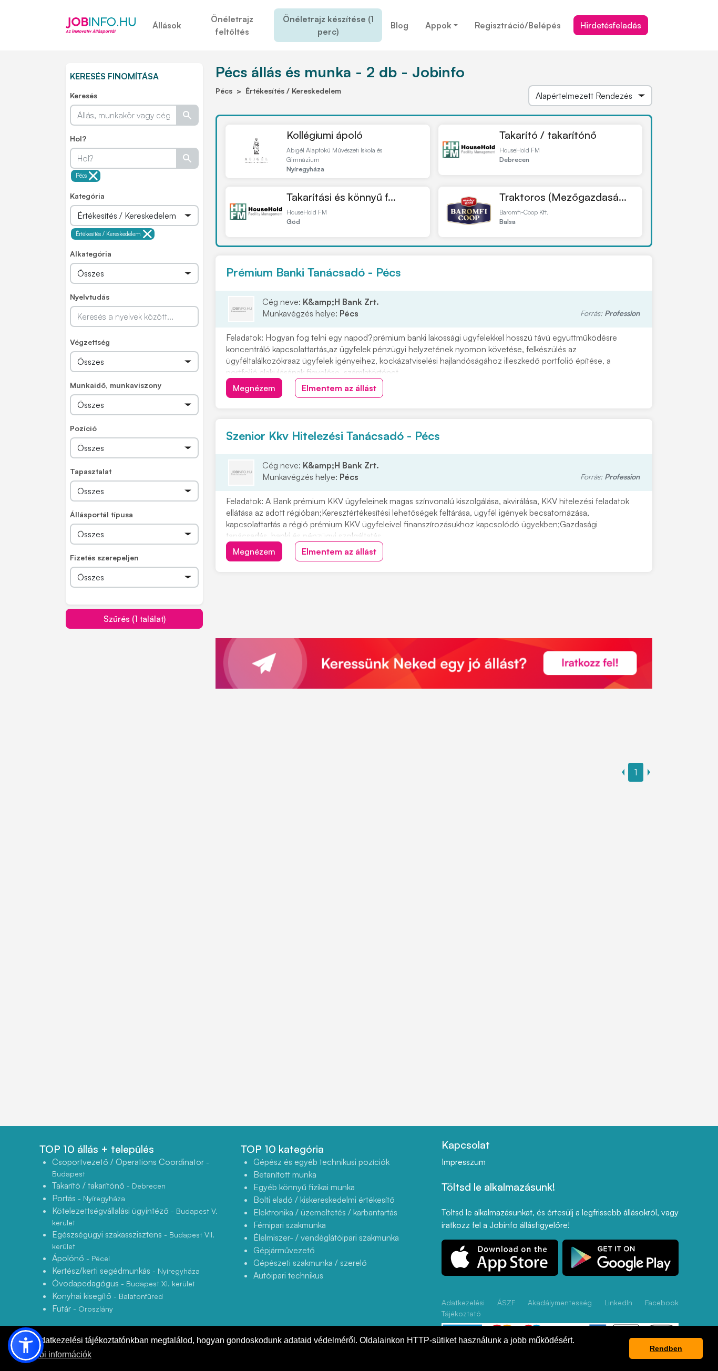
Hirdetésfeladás (610, 25)
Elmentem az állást (339, 388)
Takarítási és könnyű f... (341, 196)
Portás (88, 1198)
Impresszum (464, 1162)
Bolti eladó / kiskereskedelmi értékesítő (324, 1199)
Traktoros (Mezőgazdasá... (563, 196)
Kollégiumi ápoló (324, 134)
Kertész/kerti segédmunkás (126, 1270)
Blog (399, 25)
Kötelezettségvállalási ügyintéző (135, 1216)
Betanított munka (284, 1174)
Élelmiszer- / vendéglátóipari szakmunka (326, 1237)
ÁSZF (506, 1302)
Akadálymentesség (560, 1302)
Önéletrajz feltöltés (232, 25)
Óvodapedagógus (123, 1283)
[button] (26, 1345)
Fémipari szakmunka (289, 1225)
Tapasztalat (90, 471)
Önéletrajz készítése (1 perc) (328, 25)
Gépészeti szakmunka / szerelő (310, 1262)
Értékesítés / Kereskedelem (108, 234)
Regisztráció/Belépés (518, 25)
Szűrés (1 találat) (135, 618)
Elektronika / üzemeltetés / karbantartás (325, 1212)
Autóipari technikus (288, 1275)
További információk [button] (54, 1354)
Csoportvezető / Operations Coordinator (130, 1167)
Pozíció (83, 428)
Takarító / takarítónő (548, 134)
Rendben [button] (666, 1348)
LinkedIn (618, 1302)
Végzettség (90, 341)
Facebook (662, 1302)
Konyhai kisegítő (107, 1296)
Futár (82, 1308)
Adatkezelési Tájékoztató (463, 1308)
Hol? (78, 138)
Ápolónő (81, 1258)
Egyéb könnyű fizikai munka (304, 1187)
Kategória (87, 195)
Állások (166, 25)
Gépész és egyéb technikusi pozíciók (321, 1162)
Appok (438, 25)
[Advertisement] (144, 703)
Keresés (83, 95)
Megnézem (254, 388)
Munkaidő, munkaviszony (115, 385)
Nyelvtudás (89, 296)
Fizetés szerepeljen (104, 557)
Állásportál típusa (101, 514)
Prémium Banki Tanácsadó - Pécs (313, 272)
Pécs (81, 175)
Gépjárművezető (284, 1250)
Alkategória (90, 253)
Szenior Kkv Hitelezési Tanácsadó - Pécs (333, 435)
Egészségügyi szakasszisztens (133, 1240)
